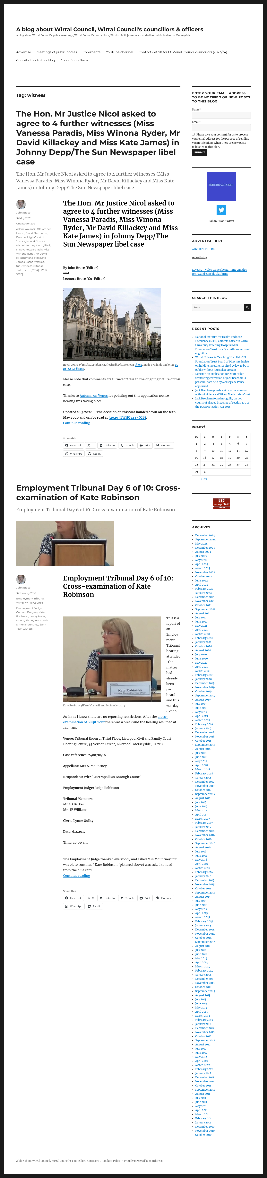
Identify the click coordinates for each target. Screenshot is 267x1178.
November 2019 (205, 687)
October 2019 (203, 691)
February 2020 (204, 675)
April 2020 (201, 666)
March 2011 (202, 1114)
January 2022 (203, 593)
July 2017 (200, 802)
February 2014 (204, 970)
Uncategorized (25, 223)
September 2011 (205, 1089)
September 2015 (205, 892)
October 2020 (203, 646)
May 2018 (201, 761)
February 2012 (204, 1069)
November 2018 (205, 736)
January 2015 (203, 925)
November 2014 (205, 933)
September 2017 (205, 794)
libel (47, 245)
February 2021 (204, 638)
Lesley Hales (37, 616)
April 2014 (201, 962)
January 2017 (203, 827)
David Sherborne (36, 233)
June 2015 (201, 905)
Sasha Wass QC (35, 261)
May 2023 (201, 560)
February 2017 (204, 823)
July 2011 (200, 1098)
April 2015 (201, 913)
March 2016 (202, 868)
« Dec (203, 479)
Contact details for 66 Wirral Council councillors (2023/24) (183, 52)
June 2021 (201, 621)
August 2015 (203, 896)
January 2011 (203, 1122)
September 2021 (205, 609)
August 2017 (203, 798)
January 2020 (203, 679)
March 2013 (202, 1015)
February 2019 (204, 724)
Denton (21, 237)
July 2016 (201, 851)
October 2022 (203, 576)
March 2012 (202, 1065)
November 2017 (205, 786)
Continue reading (76, 423)
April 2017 (201, 814)
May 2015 (201, 909)
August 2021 (203, 613)
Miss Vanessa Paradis (29, 249)
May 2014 (201, 958)
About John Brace (74, 60)
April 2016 (201, 864)
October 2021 (203, 605)
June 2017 (201, 806)
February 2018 (204, 773)
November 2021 (205, 601)
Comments (91, 52)
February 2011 (203, 1118)
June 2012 (201, 1052)
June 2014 (201, 954)
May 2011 (201, 1106)
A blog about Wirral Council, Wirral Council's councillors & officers (109, 29)
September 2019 (205, 695)
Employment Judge (29, 608)
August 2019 (203, 699)
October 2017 (203, 790)
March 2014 (202, 966)
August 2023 (203, 552)
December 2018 (204, 732)
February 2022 (204, 588)
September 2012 (205, 1040)
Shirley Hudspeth (36, 620)
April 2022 (201, 584)
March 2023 (202, 568)
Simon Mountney (27, 624)
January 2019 (203, 728)
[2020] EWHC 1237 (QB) (127, 417)
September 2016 (205, 843)
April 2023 (201, 564)
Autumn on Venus (94, 395)
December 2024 (205, 535)
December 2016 (205, 831)
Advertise (23, 52)
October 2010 (203, 1135)
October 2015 (203, 888)
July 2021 (200, 617)
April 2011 (201, 1110)
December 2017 (204, 781)
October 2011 (203, 1085)
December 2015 (204, 880)
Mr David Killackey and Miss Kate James (31, 257)
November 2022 (205, 572)
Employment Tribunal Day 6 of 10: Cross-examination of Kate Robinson (98, 492)
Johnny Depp (34, 245)
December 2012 (204, 1028)
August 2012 (203, 1044)
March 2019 (202, 720)
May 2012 (201, 1057)
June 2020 (201, 658)
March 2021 (202, 634)
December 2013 (204, 979)
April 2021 (201, 630)
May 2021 (201, 625)
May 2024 (201, 543)
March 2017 (202, 818)
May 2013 (201, 1007)
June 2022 (201, 580)
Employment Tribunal (30, 598)
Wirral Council (34, 602)
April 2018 (201, 765)
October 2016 (203, 839)
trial (18, 265)
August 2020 (203, 650)
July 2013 (200, 999)
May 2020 (201, 662)
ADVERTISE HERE (203, 249)
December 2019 (205, 683)
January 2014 (203, 974)
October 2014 (203, 937)
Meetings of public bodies (57, 52)
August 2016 (203, 847)
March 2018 (202, 769)
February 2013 (204, 1020)
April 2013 (201, 1011)
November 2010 (205, 1130)
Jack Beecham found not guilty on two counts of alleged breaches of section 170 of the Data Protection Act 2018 (222, 402)
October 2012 (203, 1036)
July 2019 (201, 703)
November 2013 (204, 983)
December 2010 (204, 1126)
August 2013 (202, 995)
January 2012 (203, 1073)
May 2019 (201, 712)
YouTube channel (119, 52)
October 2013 (203, 987)
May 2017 (201, 810)
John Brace (23, 212)
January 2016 (203, 876)
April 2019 (201, 716)
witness (27, 265)
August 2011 (202, 1093)
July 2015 (200, 901)
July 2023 (201, 556)
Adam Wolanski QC (28, 229)
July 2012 (200, 1048)
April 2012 (201, 1061)
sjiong (138, 364)
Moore (20, 620)
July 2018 (200, 753)
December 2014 (204, 929)
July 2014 (200, 950)
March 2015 (202, 917)
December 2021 (204, 597)
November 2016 (205, 835)
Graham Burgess (27, 612)
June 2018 (201, 757)
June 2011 (201, 1102)
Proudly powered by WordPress (143, 1161)
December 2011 (204, 1077)
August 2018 (203, 749)
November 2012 (205, 1032)
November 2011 (204, 1081)
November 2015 (205, 884)
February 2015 (204, 921)
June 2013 (201, 1003)
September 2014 (205, 942)
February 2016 (204, 872)
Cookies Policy (111, 1161)
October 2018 (203, 740)
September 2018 (205, 744)
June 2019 (201, 708)
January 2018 (203, 777)
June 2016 (201, 855)
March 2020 (202, 671)
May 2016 (201, 859)
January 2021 (203, 642)
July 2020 (201, 654)
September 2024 (205, 539)
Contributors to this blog (35, 60)
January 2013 (203, 1024)
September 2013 (205, 991)
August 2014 (203, 946)
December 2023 (205, 547)
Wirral (20, 602)
